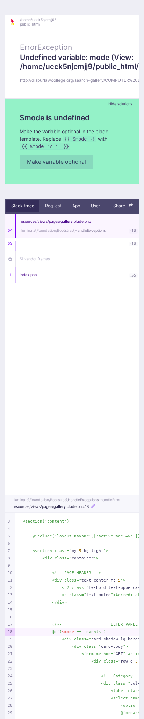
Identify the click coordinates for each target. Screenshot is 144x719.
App (76, 205)
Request (53, 205)
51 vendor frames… (36, 259)
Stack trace (22, 205)
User (95, 205)
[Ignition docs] (15, 22)
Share (119, 205)
